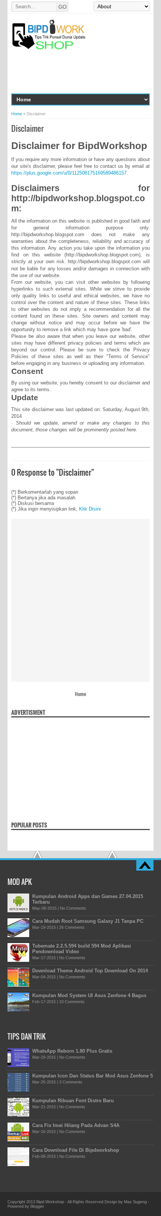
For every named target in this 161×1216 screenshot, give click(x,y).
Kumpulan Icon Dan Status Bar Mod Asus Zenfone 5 (92, 1076)
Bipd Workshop (50, 1201)
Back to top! (145, 865)
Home (16, 114)
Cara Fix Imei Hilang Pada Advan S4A (75, 1125)
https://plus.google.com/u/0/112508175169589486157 (69, 173)
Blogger (37, 1206)
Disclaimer (27, 128)
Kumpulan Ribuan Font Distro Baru (73, 1100)
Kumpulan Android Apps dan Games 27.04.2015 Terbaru (87, 899)
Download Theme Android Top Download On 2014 (90, 970)
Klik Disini (90, 509)
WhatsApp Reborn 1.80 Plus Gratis (72, 1051)
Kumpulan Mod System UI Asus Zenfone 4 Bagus (89, 995)
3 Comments (70, 1082)
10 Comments (72, 1001)
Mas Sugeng (135, 1201)
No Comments (73, 908)
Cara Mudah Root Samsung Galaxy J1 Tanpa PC (87, 921)
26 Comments (72, 927)
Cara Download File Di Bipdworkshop (75, 1150)
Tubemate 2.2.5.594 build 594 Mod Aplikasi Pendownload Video (81, 948)
